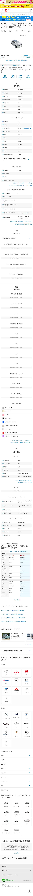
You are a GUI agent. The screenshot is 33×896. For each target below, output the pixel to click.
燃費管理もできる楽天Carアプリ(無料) (22, 183)
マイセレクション (13, 551)
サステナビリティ (17, 886)
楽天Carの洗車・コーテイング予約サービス (21, 442)
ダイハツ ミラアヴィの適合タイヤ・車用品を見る (13, 617)
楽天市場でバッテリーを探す (25, 482)
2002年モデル (16, 65)
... (9, 14)
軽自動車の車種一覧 (27, 128)
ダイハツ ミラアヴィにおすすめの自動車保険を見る (13, 621)
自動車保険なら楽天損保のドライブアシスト (21, 221)
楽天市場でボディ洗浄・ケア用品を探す (22, 440)
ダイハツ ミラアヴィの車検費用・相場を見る (12, 614)
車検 (16, 31)
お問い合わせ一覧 (10, 886)
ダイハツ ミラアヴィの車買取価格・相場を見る (12, 610)
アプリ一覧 (4, 886)
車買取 (10, 31)
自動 (29, 31)
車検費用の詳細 (26, 213)
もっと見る (16, 599)
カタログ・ (3, 31)
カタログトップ (5, 65)
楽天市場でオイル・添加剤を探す (24, 480)
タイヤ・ (23, 31)
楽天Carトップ (4, 14)
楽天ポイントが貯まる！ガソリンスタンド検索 (20, 185)
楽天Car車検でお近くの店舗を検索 (23, 224)
